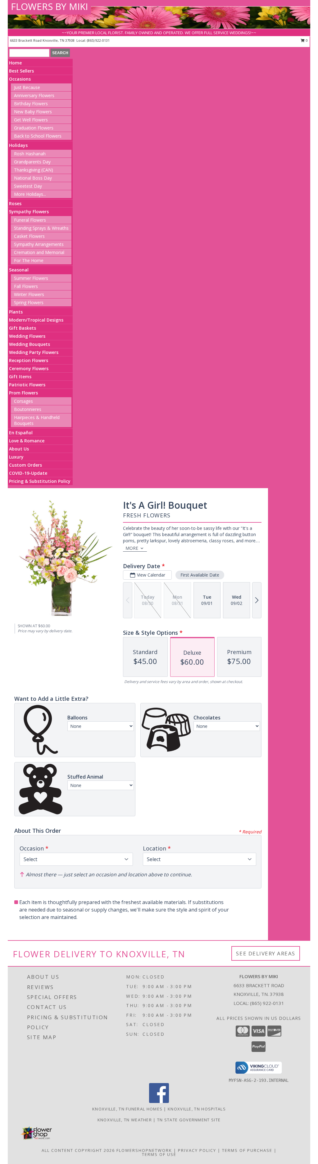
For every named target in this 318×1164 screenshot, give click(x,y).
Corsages (23, 401)
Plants (16, 312)
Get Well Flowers (31, 120)
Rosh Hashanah (30, 154)
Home (15, 63)
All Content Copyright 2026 (78, 1150)
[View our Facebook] (159, 1101)
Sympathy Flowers (29, 211)
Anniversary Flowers (34, 95)
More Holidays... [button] (30, 194)
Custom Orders (25, 465)
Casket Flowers (29, 236)
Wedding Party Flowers (33, 352)
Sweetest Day (28, 186)
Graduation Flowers (33, 128)
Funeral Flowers (30, 220)
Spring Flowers (28, 302)
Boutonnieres (27, 409)
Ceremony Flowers (28, 368)
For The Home (28, 260)
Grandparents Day (32, 162)
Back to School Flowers (37, 136)
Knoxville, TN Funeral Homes (127, 1109)
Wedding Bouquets (29, 344)
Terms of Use (159, 1154)
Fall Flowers (26, 286)
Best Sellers (21, 71)
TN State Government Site (188, 1120)
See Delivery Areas (265, 953)
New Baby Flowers (33, 112)
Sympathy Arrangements (39, 244)
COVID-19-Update (28, 473)
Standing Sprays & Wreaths (41, 228)
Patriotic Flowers (27, 385)
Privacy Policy (197, 1150)
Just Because (27, 87)
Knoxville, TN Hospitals (197, 1109)
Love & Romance (26, 441)
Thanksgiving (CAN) (33, 170)
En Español (21, 433)
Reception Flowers (28, 360)
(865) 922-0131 (98, 40)
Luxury (16, 457)
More (131, 548)
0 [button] (306, 40)
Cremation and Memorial (39, 252)
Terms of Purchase (247, 1150)
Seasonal (19, 270)
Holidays (18, 145)
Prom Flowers (23, 393)
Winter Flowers (29, 294)
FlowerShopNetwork (144, 1150)
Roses (15, 203)
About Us (19, 449)
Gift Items (20, 376)
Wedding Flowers (27, 336)
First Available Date (199, 575)
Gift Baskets (22, 328)
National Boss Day (33, 178)
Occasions (20, 79)
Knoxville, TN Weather (125, 1120)
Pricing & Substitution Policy (39, 481)
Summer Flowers (31, 278)
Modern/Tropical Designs (36, 320)
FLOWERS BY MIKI (49, 6)
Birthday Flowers (31, 103)
